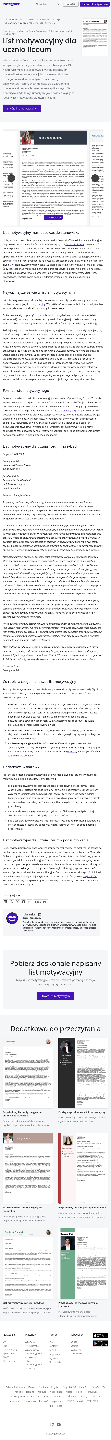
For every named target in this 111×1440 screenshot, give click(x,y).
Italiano (30, 1391)
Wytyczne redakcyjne (77, 1351)
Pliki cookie (55, 1362)
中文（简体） (94, 1401)
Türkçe (84, 1396)
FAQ (51, 1341)
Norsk (69, 1391)
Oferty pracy (10, 1361)
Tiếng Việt (71, 1396)
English (55, 1387)
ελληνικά (15, 1401)
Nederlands (56, 1391)
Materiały (30, 1368)
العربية (80, 1401)
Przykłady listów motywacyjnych (45, 19)
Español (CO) (98, 1387)
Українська (58, 1401)
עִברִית (70, 1401)
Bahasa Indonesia (15, 1387)
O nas (74, 1341)
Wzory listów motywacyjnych (33, 1351)
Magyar (42, 1391)
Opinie (74, 1345)
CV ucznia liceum (74, 244)
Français (18, 1391)
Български (30, 1401)
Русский (43, 1401)
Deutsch (43, 1387)
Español (83, 1387)
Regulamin (55, 1354)
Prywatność (55, 1358)
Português (92, 1391)
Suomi (47, 1396)
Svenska (58, 1396)
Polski (79, 1391)
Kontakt (53, 1345)
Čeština (96, 1396)
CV (4, 1341)
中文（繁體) (55, 1405)
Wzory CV (30, 1341)
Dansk (31, 1387)
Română (35, 1396)
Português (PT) (19, 1396)
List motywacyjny (12, 19)
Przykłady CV (32, 1345)
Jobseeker (59, 1433)
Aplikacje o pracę (9, 1355)
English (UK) (69, 1387)
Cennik (60, 4)
